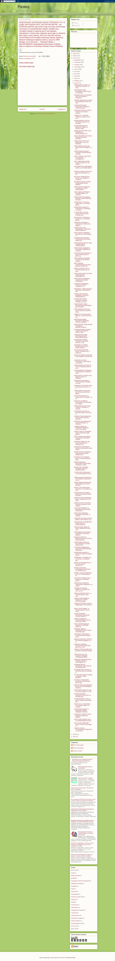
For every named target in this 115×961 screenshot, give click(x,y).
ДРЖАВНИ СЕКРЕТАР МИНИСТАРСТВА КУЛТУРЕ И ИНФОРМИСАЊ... (83, 538)
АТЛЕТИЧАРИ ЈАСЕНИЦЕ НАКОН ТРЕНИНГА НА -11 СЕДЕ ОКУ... (82, 351)
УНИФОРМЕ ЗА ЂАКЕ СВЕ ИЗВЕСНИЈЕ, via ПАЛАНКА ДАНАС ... (82, 203)
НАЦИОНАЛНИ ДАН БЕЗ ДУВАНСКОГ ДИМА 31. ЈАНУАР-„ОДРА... (81, 127)
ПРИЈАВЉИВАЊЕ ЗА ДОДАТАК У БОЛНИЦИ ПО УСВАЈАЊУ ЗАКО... (83, 372)
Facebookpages (27, 58)
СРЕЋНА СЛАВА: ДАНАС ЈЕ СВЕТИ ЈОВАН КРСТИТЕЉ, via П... (82, 528)
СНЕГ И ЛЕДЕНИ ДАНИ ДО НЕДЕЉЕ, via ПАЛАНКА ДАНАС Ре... (81, 625)
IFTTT (33, 58)
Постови (75, 23)
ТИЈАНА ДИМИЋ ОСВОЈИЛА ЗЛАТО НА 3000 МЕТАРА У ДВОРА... (82, 392)
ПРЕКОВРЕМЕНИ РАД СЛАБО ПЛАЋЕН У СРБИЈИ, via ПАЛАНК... (82, 407)
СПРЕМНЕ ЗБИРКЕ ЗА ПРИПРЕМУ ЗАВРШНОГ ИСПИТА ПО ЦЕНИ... (81, 428)
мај (75, 76)
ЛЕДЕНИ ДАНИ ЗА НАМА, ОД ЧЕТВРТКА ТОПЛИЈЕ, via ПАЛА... (82, 86)
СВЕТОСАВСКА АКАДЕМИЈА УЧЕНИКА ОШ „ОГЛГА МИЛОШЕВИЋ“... (82, 188)
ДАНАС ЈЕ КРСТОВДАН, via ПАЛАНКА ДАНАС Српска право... (81, 610)
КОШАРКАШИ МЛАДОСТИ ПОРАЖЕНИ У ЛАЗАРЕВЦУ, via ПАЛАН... (82, 209)
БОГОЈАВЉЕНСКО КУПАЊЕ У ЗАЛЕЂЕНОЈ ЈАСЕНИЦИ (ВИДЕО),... (82, 533)
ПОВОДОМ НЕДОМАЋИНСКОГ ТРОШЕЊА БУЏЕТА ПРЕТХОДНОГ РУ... (82, 661)
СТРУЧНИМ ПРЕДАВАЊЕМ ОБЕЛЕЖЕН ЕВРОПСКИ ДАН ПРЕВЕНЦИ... (82, 549)
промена (73, 899)
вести (72, 870)
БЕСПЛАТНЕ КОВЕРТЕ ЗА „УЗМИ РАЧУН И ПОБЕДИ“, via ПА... (83, 397)
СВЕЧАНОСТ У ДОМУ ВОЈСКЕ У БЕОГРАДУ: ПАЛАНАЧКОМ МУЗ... (83, 290)
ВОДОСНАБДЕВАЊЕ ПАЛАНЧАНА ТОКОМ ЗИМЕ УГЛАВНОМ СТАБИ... (82, 463)
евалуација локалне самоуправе (80, 880)
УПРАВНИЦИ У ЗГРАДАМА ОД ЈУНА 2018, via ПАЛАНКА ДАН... (82, 559)
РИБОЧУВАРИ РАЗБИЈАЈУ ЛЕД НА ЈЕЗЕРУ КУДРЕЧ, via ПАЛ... (83, 690)
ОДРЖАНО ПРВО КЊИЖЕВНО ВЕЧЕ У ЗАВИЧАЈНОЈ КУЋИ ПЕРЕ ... (82, 499)
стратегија (74, 912)
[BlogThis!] (44, 56)
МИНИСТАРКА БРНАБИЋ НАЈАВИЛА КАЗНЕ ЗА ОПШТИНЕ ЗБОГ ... (81, 469)
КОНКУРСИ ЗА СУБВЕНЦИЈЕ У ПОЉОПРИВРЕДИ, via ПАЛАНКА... (82, 423)
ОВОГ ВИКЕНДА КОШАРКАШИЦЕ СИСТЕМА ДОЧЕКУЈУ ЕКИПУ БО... (82, 265)
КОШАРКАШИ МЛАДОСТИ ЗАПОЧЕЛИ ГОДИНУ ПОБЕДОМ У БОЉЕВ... (81, 710)
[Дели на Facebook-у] (47, 56)
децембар (77, 60)
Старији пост (62, 109)
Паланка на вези (77, 751)
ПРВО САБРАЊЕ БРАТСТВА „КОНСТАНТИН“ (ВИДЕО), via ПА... (83, 147)
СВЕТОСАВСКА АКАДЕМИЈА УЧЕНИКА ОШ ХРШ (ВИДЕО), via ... (83, 234)
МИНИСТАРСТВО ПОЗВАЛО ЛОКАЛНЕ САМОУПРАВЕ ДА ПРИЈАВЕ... (82, 198)
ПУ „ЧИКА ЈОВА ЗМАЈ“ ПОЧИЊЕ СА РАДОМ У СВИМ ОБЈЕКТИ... (83, 676)
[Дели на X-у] (46, 56)
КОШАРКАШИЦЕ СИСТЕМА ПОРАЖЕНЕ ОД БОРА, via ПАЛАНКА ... (82, 122)
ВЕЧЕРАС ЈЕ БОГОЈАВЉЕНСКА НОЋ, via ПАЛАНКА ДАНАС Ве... (83, 574)
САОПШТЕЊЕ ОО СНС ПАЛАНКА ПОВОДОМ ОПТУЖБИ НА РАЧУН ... (81, 656)
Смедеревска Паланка (77, 910)
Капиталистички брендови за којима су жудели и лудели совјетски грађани (82, 855)
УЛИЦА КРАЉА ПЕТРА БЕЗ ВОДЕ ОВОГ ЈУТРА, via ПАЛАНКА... (81, 142)
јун (75, 73)
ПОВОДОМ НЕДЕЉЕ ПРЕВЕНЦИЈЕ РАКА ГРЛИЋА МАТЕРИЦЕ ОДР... (82, 630)
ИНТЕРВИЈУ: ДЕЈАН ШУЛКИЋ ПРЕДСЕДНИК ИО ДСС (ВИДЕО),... (82, 183)
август (76, 69)
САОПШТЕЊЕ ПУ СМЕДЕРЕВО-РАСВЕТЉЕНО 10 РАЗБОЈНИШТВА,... (83, 523)
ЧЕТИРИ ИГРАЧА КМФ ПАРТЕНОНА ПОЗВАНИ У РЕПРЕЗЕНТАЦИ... (82, 107)
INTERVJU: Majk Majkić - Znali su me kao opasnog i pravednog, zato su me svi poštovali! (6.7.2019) (82, 844)
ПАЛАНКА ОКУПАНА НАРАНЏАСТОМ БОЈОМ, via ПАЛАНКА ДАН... (82, 695)
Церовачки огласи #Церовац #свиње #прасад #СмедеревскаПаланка (82, 760)
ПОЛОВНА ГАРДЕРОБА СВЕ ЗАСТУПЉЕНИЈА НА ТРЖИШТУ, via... (82, 443)
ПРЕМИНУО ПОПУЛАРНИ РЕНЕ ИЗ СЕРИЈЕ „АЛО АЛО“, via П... (83, 387)
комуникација (75, 894)
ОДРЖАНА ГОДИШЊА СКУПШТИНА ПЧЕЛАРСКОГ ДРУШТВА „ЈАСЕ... (82, 646)
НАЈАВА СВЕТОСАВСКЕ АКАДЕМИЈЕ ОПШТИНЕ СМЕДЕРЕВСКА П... (81, 295)
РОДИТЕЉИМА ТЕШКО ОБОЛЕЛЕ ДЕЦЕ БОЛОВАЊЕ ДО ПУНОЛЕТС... (83, 305)
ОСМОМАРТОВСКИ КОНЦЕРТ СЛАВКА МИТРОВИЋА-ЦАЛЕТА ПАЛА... (82, 331)
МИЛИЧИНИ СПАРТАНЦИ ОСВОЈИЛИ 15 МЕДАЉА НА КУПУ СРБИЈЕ (82, 809)
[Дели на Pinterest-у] (49, 56)
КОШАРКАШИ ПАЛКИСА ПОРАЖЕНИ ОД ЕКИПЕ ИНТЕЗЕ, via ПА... (81, 341)
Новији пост (22, 109)
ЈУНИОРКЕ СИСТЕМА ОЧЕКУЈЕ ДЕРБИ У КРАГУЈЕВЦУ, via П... (83, 519)
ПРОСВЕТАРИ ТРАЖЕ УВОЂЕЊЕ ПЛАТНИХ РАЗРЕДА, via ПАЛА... (80, 300)
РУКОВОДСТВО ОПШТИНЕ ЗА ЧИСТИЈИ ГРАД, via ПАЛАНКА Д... (83, 671)
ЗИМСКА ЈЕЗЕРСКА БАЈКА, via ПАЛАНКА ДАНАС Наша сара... (82, 595)
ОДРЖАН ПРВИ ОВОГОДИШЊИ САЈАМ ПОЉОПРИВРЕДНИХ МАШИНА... (83, 686)
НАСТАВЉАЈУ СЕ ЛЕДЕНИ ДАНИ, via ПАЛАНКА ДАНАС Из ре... (82, 458)
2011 (74, 736)
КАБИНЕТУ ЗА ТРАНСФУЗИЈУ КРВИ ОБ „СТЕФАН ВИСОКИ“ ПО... (83, 316)
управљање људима (77, 918)
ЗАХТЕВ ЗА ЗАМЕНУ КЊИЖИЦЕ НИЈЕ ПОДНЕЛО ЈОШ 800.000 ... (83, 356)
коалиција (74, 891)
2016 (74, 734)
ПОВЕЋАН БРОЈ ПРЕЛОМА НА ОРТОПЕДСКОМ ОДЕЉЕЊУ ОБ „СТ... (82, 479)
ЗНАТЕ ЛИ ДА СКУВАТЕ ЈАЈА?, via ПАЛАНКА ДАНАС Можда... (83, 720)
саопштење (74, 904)
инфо (72, 888)
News (72, 928)
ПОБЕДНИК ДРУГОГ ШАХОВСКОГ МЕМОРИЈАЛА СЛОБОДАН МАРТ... (82, 666)
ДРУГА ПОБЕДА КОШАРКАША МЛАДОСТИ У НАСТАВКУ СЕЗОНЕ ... (82, 438)
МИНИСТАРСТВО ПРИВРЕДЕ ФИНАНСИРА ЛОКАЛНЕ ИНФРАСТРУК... (82, 453)
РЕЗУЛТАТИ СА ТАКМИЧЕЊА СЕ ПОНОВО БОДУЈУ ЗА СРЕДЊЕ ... (82, 705)
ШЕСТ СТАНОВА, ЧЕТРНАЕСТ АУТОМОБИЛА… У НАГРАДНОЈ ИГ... (82, 158)
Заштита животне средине (85, 778)
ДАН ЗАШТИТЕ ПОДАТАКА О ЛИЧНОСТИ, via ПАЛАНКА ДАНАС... (82, 219)
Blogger (73, 957)
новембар (77, 62)
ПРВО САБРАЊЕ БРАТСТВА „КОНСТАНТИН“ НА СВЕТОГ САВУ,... (82, 311)
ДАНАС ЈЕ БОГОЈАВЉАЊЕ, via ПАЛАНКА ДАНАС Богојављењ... (83, 564)
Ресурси (38, 14)
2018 (74, 55)
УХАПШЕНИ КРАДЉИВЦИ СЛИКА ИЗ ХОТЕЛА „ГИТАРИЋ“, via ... (81, 285)
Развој (23, 6)
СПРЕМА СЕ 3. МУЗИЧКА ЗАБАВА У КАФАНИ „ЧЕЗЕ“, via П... (82, 117)
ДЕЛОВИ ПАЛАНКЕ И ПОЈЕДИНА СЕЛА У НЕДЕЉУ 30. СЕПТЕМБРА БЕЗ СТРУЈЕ (82, 821)
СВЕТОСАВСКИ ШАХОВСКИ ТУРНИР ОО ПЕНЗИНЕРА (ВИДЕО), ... (82, 260)
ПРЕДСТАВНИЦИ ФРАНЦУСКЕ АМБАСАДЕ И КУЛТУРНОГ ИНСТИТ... (82, 484)
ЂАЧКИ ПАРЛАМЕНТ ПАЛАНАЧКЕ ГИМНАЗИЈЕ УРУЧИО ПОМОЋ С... (81, 615)
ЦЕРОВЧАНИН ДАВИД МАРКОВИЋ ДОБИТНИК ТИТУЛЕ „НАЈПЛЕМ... (81, 321)
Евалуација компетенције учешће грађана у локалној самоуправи (85, 833)
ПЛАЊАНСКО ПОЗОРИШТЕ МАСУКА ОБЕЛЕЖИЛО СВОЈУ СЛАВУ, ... (83, 448)
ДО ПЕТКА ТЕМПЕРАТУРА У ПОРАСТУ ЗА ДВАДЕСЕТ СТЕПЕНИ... (82, 178)
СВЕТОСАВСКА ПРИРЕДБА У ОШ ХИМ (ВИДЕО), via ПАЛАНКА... (82, 193)
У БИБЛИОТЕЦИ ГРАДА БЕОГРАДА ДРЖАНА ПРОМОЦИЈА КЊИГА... (81, 336)
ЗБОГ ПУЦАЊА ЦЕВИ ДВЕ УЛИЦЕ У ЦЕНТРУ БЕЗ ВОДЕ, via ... (83, 724)
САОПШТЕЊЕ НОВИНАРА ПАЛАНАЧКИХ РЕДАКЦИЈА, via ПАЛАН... (83, 584)
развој (73, 902)
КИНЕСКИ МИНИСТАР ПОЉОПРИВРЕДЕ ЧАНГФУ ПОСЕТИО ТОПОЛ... (82, 620)
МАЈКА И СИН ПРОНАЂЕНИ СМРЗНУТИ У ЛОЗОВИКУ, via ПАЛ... (83, 489)
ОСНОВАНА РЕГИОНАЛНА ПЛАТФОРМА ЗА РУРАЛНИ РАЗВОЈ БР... (82, 239)
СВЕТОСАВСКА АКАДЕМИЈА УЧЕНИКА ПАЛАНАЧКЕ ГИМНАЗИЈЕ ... (82, 280)
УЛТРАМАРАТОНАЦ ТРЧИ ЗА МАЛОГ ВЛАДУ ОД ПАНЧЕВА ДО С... (82, 700)
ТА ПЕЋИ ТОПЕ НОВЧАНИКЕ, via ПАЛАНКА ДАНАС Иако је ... (82, 474)
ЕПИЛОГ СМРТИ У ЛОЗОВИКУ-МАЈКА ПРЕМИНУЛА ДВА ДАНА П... (83, 433)
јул (75, 71)
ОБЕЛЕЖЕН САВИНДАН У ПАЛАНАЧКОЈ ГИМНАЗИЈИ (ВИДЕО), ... (82, 224)
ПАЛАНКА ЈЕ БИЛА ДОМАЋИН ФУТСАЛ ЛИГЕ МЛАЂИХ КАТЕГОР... (82, 418)
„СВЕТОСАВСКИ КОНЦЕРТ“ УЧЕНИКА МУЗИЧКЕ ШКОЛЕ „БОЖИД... (82, 153)
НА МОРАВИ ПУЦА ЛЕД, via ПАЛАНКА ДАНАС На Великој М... (82, 412)
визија (73, 873)
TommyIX (62, 957)
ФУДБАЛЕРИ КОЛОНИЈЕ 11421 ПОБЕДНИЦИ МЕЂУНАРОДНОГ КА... (82, 132)
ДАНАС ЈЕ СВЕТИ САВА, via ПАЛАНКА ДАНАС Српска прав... (82, 270)
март (75, 78)
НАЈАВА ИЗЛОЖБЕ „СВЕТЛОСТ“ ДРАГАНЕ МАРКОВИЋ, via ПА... (83, 173)
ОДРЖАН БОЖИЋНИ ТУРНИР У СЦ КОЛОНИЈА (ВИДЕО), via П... (83, 640)
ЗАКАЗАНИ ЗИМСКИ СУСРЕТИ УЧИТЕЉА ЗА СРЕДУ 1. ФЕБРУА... (82, 112)
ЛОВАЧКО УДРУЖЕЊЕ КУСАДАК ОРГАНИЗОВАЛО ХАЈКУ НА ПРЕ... (83, 102)
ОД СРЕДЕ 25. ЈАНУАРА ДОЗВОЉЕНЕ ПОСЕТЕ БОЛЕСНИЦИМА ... (81, 346)
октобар (76, 64)
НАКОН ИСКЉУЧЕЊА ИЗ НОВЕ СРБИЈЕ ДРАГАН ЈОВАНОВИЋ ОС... (83, 275)
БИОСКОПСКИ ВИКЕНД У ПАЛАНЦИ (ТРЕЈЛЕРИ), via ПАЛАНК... (82, 514)
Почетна (21, 14)
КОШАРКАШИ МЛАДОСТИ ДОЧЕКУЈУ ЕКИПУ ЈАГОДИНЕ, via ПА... (83, 554)
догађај (73, 878)
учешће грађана (75, 920)
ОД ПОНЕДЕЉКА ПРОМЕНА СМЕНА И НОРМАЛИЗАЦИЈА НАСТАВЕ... (82, 494)
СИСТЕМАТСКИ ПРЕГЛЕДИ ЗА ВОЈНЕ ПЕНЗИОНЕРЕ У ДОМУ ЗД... (82, 254)
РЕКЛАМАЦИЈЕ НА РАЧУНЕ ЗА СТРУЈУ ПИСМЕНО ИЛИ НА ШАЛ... (82, 367)
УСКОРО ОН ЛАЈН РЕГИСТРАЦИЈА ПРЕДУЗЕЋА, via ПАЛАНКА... (83, 729)
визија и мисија (75, 875)
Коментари (76, 25)
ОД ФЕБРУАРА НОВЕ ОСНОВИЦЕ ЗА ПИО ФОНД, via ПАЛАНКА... (82, 91)
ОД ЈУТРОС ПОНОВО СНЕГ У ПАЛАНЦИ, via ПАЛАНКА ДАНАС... (82, 579)
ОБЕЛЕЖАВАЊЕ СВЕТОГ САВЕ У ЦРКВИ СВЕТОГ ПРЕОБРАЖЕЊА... (83, 244)
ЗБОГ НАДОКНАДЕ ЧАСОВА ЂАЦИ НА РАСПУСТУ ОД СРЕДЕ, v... (82, 163)
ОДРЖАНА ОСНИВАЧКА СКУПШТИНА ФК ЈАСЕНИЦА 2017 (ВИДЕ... (82, 402)
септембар (77, 67)
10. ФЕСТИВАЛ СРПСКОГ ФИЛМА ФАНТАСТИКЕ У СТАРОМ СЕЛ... (81, 214)
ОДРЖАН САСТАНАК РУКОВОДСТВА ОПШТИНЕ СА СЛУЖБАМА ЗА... (82, 569)
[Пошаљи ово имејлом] (42, 56)
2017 (74, 58)
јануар (76, 83)
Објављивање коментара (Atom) (47, 113)
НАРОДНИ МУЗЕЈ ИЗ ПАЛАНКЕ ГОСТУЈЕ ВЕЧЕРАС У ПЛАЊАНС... (83, 96)
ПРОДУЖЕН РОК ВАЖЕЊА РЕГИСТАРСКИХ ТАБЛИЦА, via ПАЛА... (82, 382)
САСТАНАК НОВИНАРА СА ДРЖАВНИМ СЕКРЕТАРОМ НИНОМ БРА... (82, 509)
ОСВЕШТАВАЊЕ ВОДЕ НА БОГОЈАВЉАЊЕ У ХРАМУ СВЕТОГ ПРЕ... (82, 544)
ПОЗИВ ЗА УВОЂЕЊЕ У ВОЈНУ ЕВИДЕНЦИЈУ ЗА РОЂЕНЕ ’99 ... (83, 605)
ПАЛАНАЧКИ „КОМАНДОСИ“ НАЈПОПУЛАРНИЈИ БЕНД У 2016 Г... (82, 635)
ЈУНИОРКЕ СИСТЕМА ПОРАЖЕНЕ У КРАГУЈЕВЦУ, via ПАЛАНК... (82, 361)
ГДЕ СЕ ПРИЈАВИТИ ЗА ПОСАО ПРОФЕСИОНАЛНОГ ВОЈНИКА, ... (83, 137)
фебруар (77, 80)
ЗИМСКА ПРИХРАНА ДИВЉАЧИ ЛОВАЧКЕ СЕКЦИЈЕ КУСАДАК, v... (83, 651)
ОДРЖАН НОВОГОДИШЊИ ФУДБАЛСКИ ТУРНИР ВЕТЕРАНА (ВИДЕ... (81, 600)
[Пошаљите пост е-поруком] (39, 56)
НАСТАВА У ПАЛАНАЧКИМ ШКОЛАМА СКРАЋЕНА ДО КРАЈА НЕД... (82, 681)
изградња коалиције (76, 883)
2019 (74, 53)
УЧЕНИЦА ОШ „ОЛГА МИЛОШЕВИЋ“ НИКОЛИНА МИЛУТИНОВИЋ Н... (82, 229)
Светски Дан (74, 907)
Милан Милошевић (78, 745)
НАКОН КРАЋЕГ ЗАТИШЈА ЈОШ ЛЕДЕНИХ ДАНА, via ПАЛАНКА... (83, 377)
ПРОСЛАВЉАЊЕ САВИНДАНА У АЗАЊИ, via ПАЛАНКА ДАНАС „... (83, 168)
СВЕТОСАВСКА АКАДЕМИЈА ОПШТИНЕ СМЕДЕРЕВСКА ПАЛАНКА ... (82, 249)
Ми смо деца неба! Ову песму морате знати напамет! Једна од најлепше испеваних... (83, 800)
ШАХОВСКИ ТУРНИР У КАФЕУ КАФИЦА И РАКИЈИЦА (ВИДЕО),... (82, 716)
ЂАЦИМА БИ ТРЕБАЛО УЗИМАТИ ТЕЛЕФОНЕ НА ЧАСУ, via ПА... (82, 589)
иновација (74, 886)
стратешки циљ (75, 915)
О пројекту (29, 14)
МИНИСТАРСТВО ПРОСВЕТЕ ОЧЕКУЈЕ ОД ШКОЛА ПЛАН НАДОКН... (82, 504)
